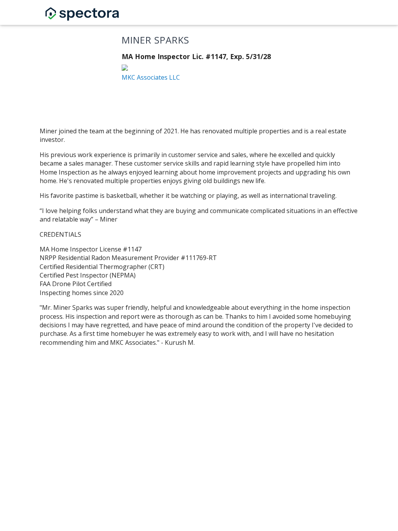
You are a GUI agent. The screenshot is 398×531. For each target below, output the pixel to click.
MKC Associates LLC (151, 77)
